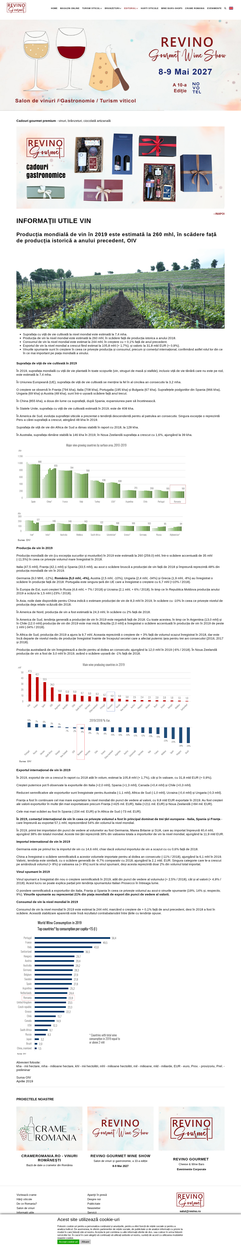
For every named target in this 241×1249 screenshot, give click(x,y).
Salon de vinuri (26, 1208)
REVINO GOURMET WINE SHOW (120, 1156)
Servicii (92, 1212)
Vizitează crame (26, 1194)
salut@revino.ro (190, 1211)
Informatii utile (25, 1212)
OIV (28, 1077)
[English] (231, 8)
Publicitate (93, 1203)
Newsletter (93, 1208)
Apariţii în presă (97, 1194)
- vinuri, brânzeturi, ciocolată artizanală (63, 120)
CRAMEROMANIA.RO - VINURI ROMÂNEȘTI (49, 1158)
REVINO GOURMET (191, 1159)
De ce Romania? (27, 1203)
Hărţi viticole (24, 1199)
